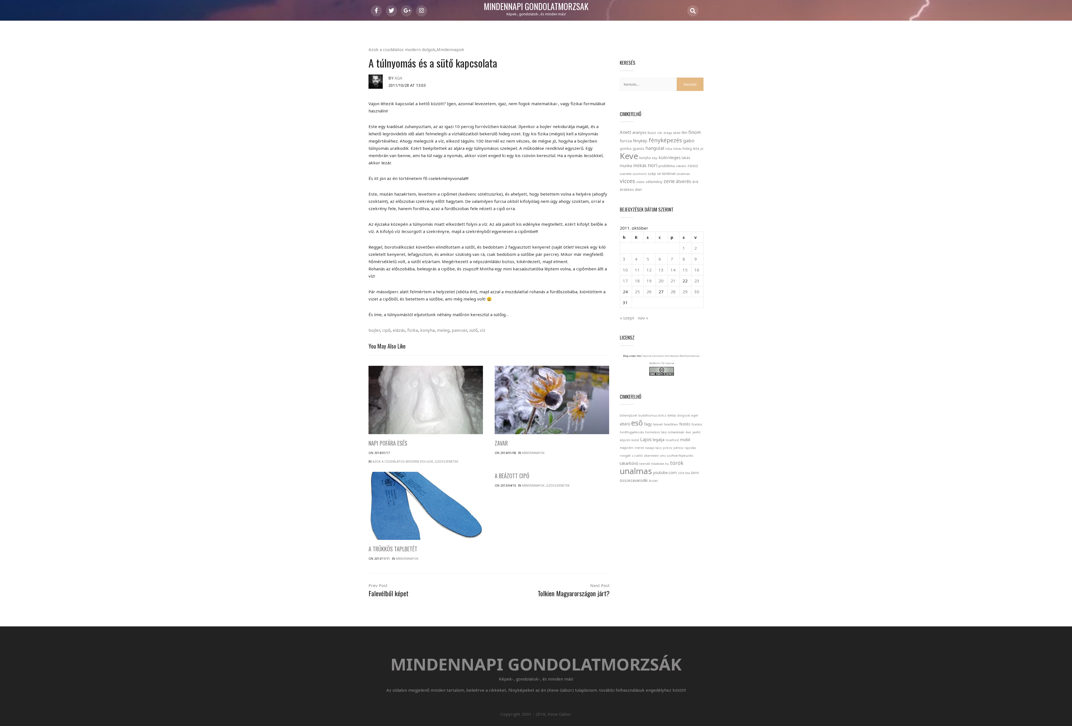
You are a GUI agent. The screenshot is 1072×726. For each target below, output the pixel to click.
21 (673, 280)
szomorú (640, 174)
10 (625, 270)
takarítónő (629, 463)
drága (667, 133)
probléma (667, 165)
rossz (693, 165)
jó (702, 148)
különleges (670, 157)
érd (695, 181)
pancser (459, 330)
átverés (683, 181)
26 (649, 291)
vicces (627, 181)
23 (696, 280)
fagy (648, 424)
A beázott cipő (512, 476)
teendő (644, 464)
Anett (625, 132)
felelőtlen (671, 424)
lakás (686, 157)
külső (635, 440)
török (676, 463)
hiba (669, 148)
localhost (672, 440)
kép (654, 158)
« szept (627, 318)
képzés (625, 440)
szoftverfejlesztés (680, 456)
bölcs (662, 415)
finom (694, 132)
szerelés (625, 174)
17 (625, 280)
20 (661, 280)
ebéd (676, 133)
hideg (687, 148)
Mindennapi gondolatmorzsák (536, 7)
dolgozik (683, 415)
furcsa (626, 140)
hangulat (654, 148)
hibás (677, 148)
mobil (685, 439)
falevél (658, 424)
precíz (668, 448)
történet (669, 173)
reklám (681, 166)
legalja (658, 439)
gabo (688, 140)
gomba (625, 148)
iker (688, 432)
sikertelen (651, 456)
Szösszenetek (446, 461)
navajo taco (653, 448)
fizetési (696, 424)
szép (652, 173)
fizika (412, 330)
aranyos (639, 132)
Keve (629, 156)
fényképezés (665, 140)
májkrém (626, 448)
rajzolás (690, 448)
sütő (473, 330)
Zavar (501, 443)
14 (673, 270)
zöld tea (684, 473)
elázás (399, 330)
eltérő (625, 424)
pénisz (678, 448)
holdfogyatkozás (632, 432)
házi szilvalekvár (673, 432)
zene (669, 181)
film (684, 132)
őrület (653, 481)
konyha (427, 330)
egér (694, 415)
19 (649, 280)
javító (696, 432)
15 (685, 270)
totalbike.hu (660, 464)
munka (626, 165)
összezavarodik (634, 480)
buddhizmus (647, 415)
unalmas (683, 174)
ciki (659, 133)
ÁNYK (695, 473)
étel (638, 189)
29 (685, 291)
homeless (652, 432)
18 (637, 280)
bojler (374, 330)
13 (661, 270)
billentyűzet (628, 415)
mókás (640, 165)
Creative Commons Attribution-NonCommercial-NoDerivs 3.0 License (671, 359)
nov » (643, 318)
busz (652, 132)
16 (696, 270)
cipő (386, 330)
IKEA (696, 148)
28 (673, 291)
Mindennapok (450, 49)
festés (684, 424)
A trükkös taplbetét (392, 549)
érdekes (627, 189)
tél (659, 174)
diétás (671, 415)
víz (482, 330)
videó (640, 182)
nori (652, 165)
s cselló (637, 456)
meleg (443, 330)
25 (637, 291)
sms (663, 456)
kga (398, 78)
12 (649, 270)
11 (637, 270)
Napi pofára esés (387, 443)
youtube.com (665, 472)
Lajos (646, 439)
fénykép (640, 140)
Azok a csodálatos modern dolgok (402, 49)
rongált (625, 456)
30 (696, 291)
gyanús (638, 148)
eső (637, 423)
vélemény (654, 181)
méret (639, 448)
